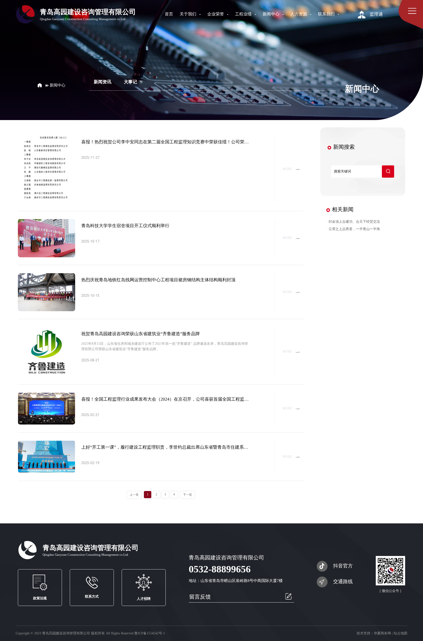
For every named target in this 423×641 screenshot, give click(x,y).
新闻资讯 (102, 81)
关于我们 (188, 14)
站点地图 (400, 633)
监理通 (375, 14)
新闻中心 (271, 14)
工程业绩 (244, 14)
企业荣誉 (216, 14)
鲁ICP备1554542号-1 (149, 633)
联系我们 (327, 14)
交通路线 (343, 581)
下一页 (187, 494)
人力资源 (299, 14)
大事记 (130, 81)
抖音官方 (343, 565)
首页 (169, 14)
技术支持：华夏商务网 (374, 633)
